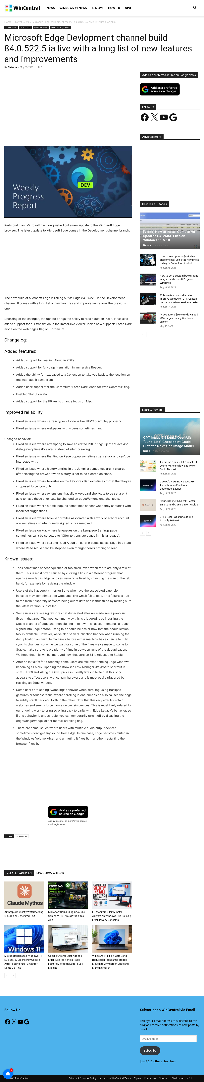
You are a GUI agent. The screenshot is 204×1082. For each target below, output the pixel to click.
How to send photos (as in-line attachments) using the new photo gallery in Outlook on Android (179, 260)
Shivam (12, 67)
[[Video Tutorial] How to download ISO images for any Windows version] (148, 318)
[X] (42, 135)
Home (7, 22)
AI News (97, 8)
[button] (195, 8)
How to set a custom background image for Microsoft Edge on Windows (179, 279)
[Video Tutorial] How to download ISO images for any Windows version (179, 318)
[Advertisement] (68, 101)
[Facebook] (32, 135)
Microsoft (22, 836)
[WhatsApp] (60, 135)
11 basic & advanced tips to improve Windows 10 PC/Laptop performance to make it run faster (179, 299)
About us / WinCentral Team (115, 1078)
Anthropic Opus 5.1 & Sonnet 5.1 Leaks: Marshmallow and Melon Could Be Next (178, 466)
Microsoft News (41, 27)
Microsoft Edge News (60, 27)
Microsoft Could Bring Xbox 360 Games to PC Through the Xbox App (66, 915)
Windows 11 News (73, 8)
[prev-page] (6, 975)
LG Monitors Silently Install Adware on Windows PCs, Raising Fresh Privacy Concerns (111, 915)
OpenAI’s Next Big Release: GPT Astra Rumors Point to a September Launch (178, 485)
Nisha (146, 450)
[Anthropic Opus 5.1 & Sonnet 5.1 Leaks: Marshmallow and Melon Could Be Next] (148, 466)
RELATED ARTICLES (19, 873)
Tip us (137, 1078)
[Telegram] (87, 135)
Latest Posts (25, 27)
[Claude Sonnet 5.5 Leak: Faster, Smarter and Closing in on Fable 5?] (148, 505)
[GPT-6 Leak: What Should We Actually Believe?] (148, 521)
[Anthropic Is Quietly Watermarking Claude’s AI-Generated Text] (24, 895)
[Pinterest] (51, 135)
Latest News (22, 22)
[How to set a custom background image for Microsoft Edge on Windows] (148, 279)
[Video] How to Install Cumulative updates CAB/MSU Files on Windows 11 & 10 (169, 236)
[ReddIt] (78, 135)
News (51, 8)
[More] (97, 135)
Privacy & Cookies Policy (82, 1078)
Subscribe (150, 1050)
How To (114, 8)
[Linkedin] (69, 135)
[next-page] (13, 975)
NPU (128, 8)
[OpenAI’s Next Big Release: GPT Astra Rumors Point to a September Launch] (148, 485)
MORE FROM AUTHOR (50, 873)
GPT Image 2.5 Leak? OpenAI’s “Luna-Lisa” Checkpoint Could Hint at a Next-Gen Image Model (168, 442)
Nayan (147, 244)
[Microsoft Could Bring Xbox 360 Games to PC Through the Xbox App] (68, 895)
